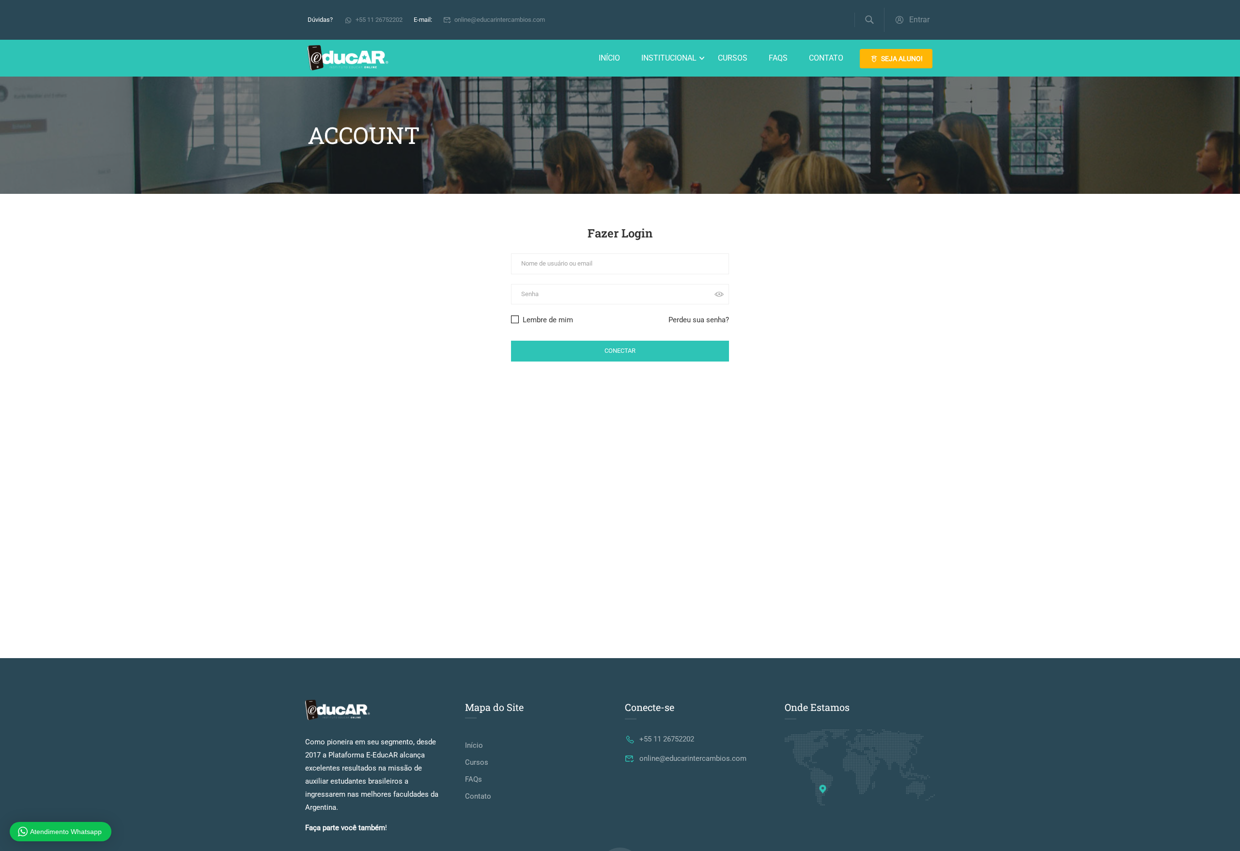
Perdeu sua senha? (698, 319)
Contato (826, 58)
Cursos (732, 58)
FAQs (778, 58)
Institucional (669, 58)
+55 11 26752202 (379, 19)
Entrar (919, 19)
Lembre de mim (547, 319)
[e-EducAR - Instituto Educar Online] (348, 58)
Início (609, 58)
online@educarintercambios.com (499, 19)
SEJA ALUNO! (902, 59)
